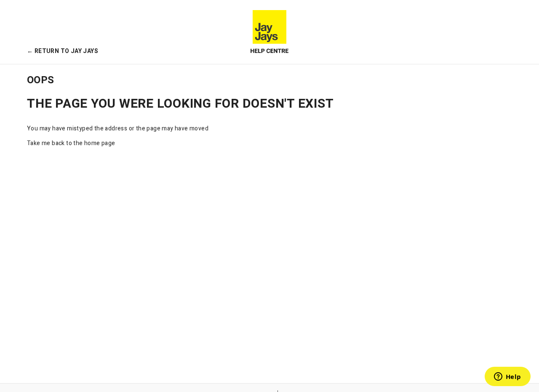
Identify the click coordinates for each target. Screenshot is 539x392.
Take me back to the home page (71, 143)
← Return (62, 51)
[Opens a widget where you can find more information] (507, 377)
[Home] (269, 32)
